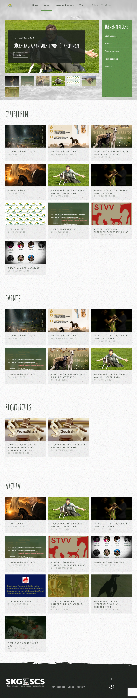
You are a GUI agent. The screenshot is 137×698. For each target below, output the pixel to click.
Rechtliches (111, 58)
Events (108, 43)
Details (20, 55)
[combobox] (116, 5)
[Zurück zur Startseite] (9, 5)
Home (35, 5)
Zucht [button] (83, 5)
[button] (111, 679)
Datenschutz (58, 686)
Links (71, 686)
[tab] (12, 81)
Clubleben (110, 35)
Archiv (108, 66)
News (47, 5)
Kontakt (81, 686)
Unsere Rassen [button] (64, 5)
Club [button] (95, 5)
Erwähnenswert (112, 51)
